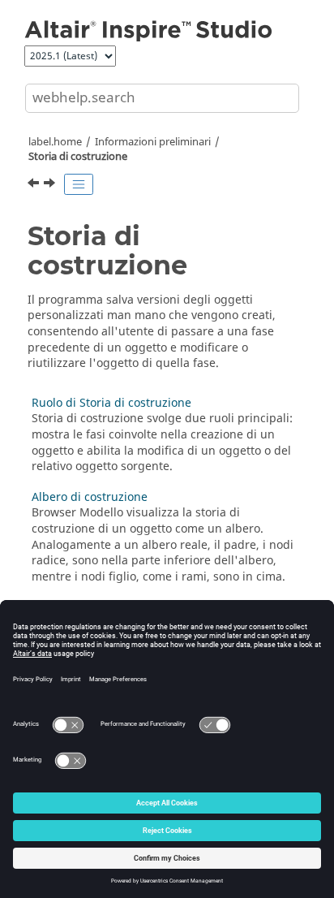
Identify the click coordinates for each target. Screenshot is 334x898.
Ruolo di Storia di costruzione (111, 403)
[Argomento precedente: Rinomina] (34, 185)
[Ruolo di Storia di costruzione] (51, 185)
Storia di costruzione (77, 156)
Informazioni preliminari (153, 142)
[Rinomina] (34, 185)
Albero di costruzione (90, 497)
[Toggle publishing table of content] (78, 184)
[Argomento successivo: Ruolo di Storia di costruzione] (51, 185)
